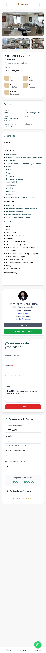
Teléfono (9, 366)
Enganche (8, 436)
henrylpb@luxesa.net (23, 319)
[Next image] (40, 24)
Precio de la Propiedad (13, 425)
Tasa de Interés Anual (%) (15, 450)
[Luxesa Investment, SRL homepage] (23, 5)
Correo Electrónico (12, 376)
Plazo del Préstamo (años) (15, 461)
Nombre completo (12, 356)
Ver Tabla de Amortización (23, 498)
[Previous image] (6, 24)
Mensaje (8, 386)
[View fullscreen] (40, 32)
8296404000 (23, 313)
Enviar (23, 407)
